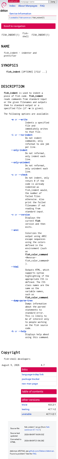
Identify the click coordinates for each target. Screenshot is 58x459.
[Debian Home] (4, 6)
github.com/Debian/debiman (41, 451)
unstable (14, 18)
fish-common (25, 18)
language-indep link (33, 374)
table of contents (32, 391)
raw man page (30, 383)
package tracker (30, 379)
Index (12, 5)
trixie (24, 404)
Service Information (20, 13)
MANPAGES (14, 1)
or (19, 119)
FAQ (42, 5)
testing (25, 409)
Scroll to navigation (14, 26)
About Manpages (27, 5)
